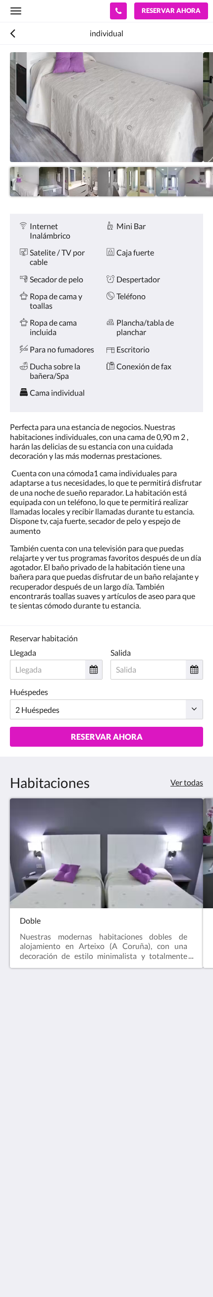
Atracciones (30, 1189)
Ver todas (186, 782)
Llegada (23, 652)
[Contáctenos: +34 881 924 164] (118, 10)
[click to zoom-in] (106, 107)
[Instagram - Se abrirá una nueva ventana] (20, 1117)
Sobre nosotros (36, 1198)
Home (20, 1164)
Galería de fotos (37, 1181)
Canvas (64, 1270)
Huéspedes (29, 691)
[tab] (106, 1147)
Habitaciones (32, 1172)
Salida (120, 652)
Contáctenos (32, 1206)
